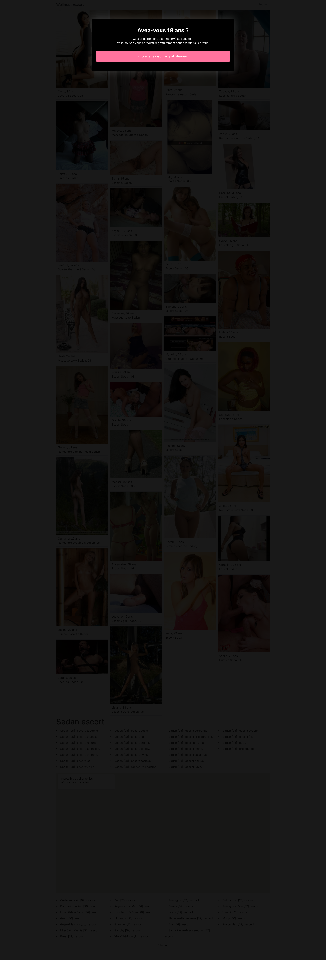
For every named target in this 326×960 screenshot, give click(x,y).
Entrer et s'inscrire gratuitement (163, 56)
